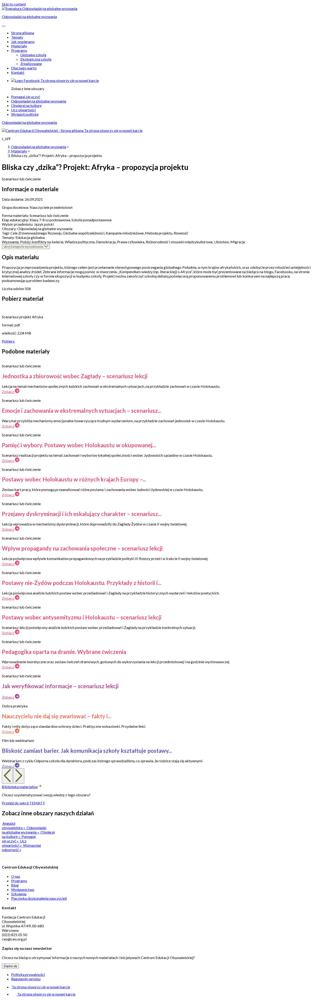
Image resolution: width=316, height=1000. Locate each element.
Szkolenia (18, 894)
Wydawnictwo (22, 889)
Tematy (17, 37)
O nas (15, 876)
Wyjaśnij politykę (25, 114)
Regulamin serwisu (25, 979)
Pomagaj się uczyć (25, 96)
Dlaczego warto (24, 68)
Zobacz (8, 391)
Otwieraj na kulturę (26, 105)
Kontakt (17, 72)
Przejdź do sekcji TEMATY (23, 803)
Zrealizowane (31, 63)
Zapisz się (10, 966)
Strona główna (22, 33)
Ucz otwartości (23, 110)
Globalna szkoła (33, 55)
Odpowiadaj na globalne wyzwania (38, 101)
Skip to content (14, 4)
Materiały (19, 46)
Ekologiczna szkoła (35, 59)
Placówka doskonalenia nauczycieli (39, 898)
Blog (15, 885)
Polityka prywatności (28, 974)
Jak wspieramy (23, 41)
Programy (19, 50)
